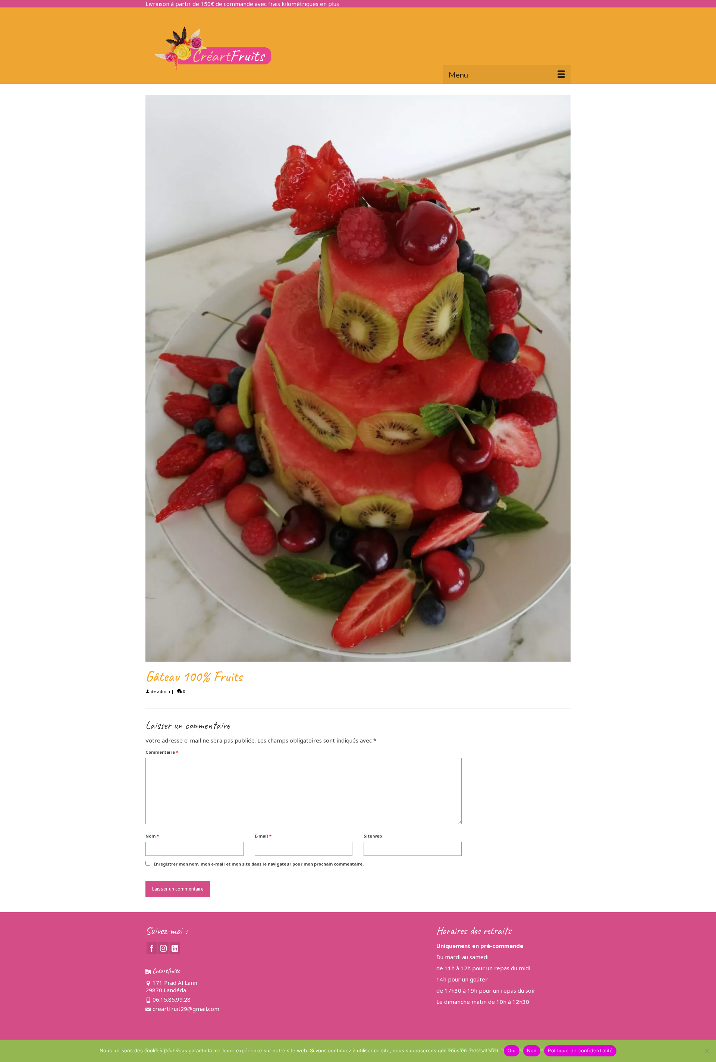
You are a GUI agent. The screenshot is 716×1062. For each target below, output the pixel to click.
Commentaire (161, 752)
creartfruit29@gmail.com (186, 1008)
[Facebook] (152, 948)
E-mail (263, 836)
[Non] (706, 1051)
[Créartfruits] (212, 48)
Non (532, 1050)
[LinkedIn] (175, 948)
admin (163, 691)
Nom (152, 836)
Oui (512, 1050)
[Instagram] (163, 948)
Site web (373, 836)
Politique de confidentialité (580, 1050)
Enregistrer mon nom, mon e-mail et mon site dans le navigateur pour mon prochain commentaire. (259, 864)
